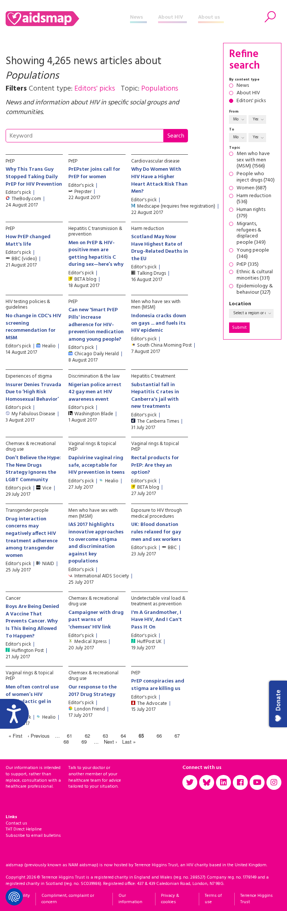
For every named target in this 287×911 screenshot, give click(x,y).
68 (66, 741)
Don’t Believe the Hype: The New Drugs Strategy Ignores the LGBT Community (33, 469)
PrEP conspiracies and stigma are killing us (157, 685)
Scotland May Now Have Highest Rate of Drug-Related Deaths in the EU (159, 248)
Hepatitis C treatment (153, 376)
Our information (130, 899)
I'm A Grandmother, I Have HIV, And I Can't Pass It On (156, 619)
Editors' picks (251, 101)
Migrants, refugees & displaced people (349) (251, 233)
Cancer (13, 598)
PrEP (10, 161)
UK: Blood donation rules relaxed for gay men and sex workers (156, 531)
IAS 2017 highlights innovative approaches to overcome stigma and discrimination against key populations (96, 542)
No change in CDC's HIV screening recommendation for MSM (33, 327)
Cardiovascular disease (155, 161)
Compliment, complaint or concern (67, 899)
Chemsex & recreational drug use (31, 447)
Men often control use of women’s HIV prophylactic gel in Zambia (32, 698)
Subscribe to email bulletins (33, 835)
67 (177, 735)
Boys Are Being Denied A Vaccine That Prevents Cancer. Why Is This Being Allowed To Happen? (32, 621)
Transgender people (27, 510)
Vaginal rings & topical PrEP (92, 447)
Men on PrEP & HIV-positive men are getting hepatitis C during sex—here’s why (95, 254)
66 (159, 735)
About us (209, 17)
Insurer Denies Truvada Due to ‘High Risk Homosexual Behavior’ (33, 392)
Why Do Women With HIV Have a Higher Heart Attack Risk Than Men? (159, 180)
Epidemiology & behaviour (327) (255, 289)
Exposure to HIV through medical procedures (156, 513)
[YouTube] (257, 782)
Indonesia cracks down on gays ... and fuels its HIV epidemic (158, 323)
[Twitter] (189, 782)
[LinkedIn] (223, 782)
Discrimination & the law (94, 376)
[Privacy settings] (14, 896)
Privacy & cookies (170, 899)
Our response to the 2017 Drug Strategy (92, 691)
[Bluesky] (206, 782)
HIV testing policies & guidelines (28, 305)
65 (141, 735)
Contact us (16, 823)
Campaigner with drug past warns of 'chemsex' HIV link (96, 619)
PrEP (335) (248, 265)
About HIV (170, 17)
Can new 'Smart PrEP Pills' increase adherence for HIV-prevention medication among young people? (96, 324)
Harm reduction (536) (254, 199)
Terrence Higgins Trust (256, 899)
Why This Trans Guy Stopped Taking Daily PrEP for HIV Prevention (34, 176)
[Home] (68, 18)
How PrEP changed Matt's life (28, 241)
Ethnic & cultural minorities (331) (255, 275)
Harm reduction (147, 229)
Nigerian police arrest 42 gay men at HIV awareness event (94, 392)
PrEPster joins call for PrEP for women (94, 173)
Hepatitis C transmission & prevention (95, 232)
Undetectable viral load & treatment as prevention (158, 601)
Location (240, 304)
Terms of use (213, 899)
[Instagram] (273, 782)
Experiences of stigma (29, 376)
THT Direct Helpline (24, 829)
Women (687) (251, 188)
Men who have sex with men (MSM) (155, 305)
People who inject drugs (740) (256, 177)
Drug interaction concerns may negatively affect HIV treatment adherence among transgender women (32, 537)
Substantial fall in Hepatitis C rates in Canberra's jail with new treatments (155, 396)
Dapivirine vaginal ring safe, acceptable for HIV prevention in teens (96, 465)
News (136, 17)
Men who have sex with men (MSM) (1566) (253, 160)
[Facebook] (240, 782)
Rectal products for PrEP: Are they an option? (155, 465)
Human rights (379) (251, 213)
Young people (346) (253, 254)
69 (84, 741)
